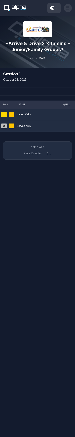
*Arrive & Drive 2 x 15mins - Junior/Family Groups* (37, 46)
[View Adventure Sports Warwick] (37, 29)
